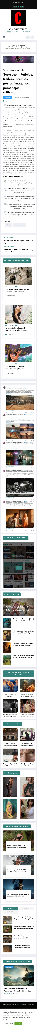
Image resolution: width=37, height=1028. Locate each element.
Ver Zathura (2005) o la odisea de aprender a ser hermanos (23, 644)
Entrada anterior (8, 237)
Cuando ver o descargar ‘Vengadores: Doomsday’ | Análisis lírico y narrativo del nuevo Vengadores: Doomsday (24, 947)
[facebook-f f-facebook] (14, 7)
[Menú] (3, 37)
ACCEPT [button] (18, 1023)
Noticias (19, 97)
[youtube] (23, 7)
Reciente (10, 908)
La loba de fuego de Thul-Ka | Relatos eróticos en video (27, 695)
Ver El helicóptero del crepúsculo (10, 695)
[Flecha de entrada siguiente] (32, 250)
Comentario (10, 912)
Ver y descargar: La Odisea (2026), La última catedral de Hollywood (18, 895)
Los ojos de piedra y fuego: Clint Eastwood (27, 765)
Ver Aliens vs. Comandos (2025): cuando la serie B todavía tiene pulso (23, 620)
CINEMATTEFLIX (18, 29)
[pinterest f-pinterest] (21, 7)
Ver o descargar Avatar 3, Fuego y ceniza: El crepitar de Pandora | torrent (23, 918)
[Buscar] (28, 37)
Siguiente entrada (9, 246)
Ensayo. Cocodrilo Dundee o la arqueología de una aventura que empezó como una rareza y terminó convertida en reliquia (17, 846)
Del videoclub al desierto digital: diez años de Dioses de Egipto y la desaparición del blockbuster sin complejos (23, 632)
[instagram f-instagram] (18, 7)
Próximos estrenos (26, 97)
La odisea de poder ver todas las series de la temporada (16, 251)
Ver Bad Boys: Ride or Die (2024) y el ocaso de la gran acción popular (17, 608)
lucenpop (10, 287)
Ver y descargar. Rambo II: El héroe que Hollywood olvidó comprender (17, 871)
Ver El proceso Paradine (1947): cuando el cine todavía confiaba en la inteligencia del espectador (10, 716)
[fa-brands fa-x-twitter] (16, 7)
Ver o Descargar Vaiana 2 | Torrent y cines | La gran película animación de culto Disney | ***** (16, 367)
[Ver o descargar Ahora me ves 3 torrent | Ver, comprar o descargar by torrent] (18, 276)
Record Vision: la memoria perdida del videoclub (10, 744)
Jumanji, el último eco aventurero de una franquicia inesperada (23, 656)
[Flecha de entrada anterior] (32, 240)
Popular (26, 908)
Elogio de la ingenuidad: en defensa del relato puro (10, 765)
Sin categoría (8, 97)
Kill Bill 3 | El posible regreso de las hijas (17, 242)
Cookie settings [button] (8, 1023)
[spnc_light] (32, 37)
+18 (19, 568)
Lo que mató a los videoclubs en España (27, 744)
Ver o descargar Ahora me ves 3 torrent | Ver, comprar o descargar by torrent (17, 290)
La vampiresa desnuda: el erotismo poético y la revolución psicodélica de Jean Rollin (27, 716)
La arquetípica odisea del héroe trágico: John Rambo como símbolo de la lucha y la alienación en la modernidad (16, 329)
